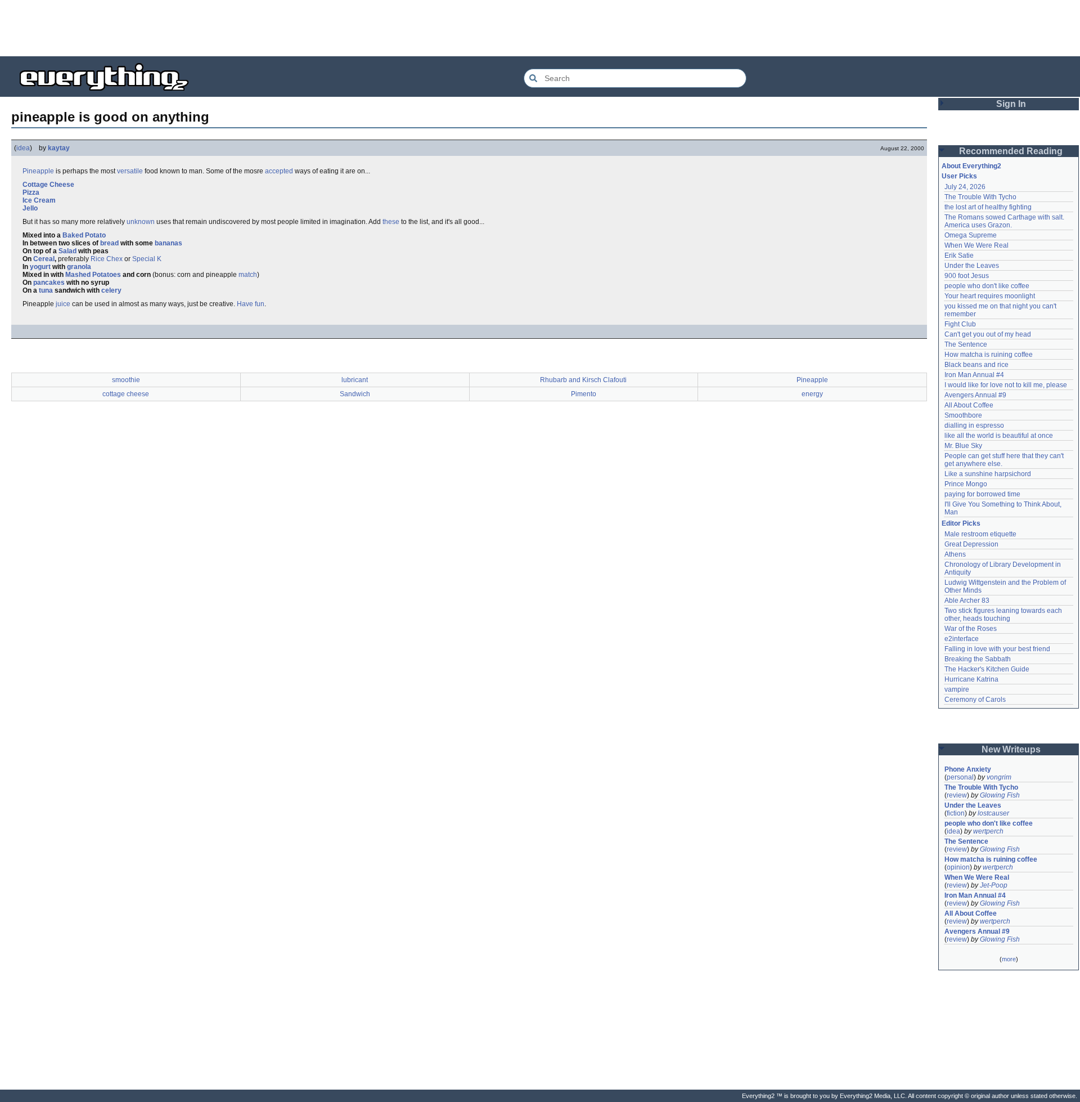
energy (812, 394)
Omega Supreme (970, 235)
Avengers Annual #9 (975, 395)
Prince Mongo (965, 484)
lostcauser (993, 813)
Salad (67, 251)
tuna (46, 290)
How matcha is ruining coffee (988, 355)
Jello (30, 208)
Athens (955, 554)
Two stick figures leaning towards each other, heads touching (1004, 614)
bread (109, 243)
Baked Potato (84, 235)
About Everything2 (971, 166)
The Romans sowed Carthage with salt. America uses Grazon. (1004, 221)
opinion (958, 867)
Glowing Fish (1000, 795)
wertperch (988, 831)
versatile (130, 171)
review (957, 795)
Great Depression (971, 544)
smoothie (126, 380)
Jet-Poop (993, 885)
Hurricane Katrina (971, 679)
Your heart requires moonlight (989, 296)
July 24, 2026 (965, 187)
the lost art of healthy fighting (988, 207)
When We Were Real (976, 245)
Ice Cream (39, 200)
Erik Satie (959, 255)
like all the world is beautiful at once (998, 436)
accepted (279, 171)
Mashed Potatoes (93, 275)
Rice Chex (107, 259)
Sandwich (355, 394)
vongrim (999, 777)
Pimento (583, 394)
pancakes (49, 282)
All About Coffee (968, 405)
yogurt (40, 267)
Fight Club (960, 324)
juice (63, 304)
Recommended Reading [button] (1011, 151)
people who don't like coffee (986, 286)
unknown (141, 222)
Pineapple (38, 171)
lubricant (354, 380)
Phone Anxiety (967, 769)
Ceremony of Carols (975, 700)
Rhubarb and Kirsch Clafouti (583, 380)
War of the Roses (970, 629)
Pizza (30, 192)
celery (111, 290)
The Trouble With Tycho (980, 197)
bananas (168, 243)
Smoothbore (963, 415)
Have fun (250, 304)
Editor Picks (961, 523)
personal (960, 777)
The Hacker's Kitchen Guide (986, 669)
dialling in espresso (974, 425)
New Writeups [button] (1011, 749)
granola (79, 267)
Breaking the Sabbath (977, 659)
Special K (146, 259)
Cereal (44, 259)
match (247, 275)
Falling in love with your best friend (997, 649)
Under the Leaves (971, 266)
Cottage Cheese (48, 185)
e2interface (961, 639)
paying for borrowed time (982, 494)
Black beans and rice (976, 365)
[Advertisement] (540, 28)
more (1009, 959)
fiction (956, 813)
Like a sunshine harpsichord (987, 474)
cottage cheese (125, 394)
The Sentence (965, 344)
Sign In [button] (1011, 104)
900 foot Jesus (966, 276)
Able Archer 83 (966, 600)
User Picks (959, 176)
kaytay (59, 148)
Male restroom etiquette (980, 534)
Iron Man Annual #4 (974, 375)
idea (23, 148)
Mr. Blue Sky (963, 446)
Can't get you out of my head (987, 334)
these (390, 222)
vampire (956, 689)
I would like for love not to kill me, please (1005, 385)
